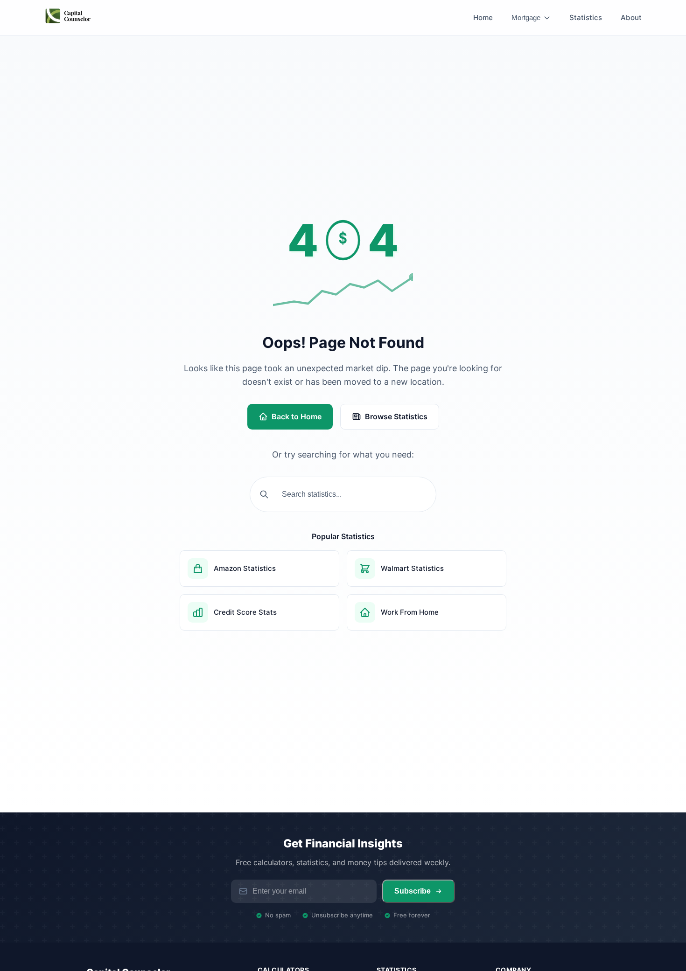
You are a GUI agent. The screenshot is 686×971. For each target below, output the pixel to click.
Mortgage (525, 17)
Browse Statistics (396, 416)
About (631, 17)
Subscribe (412, 891)
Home (483, 17)
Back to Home (297, 416)
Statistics (585, 17)
